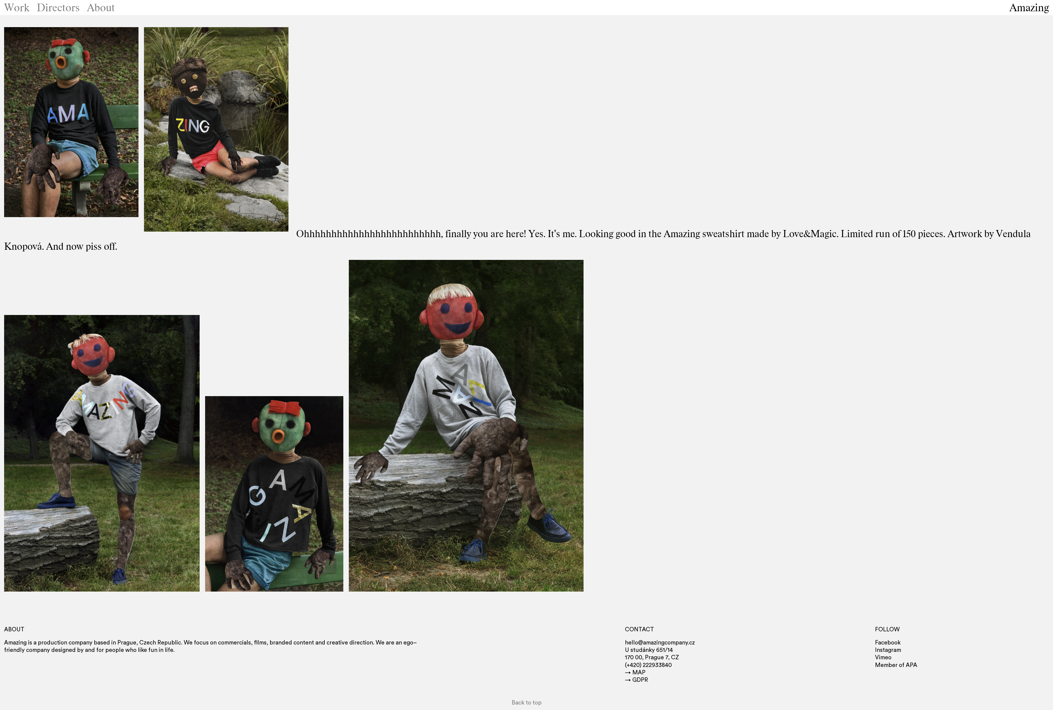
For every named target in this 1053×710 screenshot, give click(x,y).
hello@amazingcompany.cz (660, 643)
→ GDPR (636, 680)
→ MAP (635, 672)
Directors (58, 7)
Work (16, 7)
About (101, 7)
